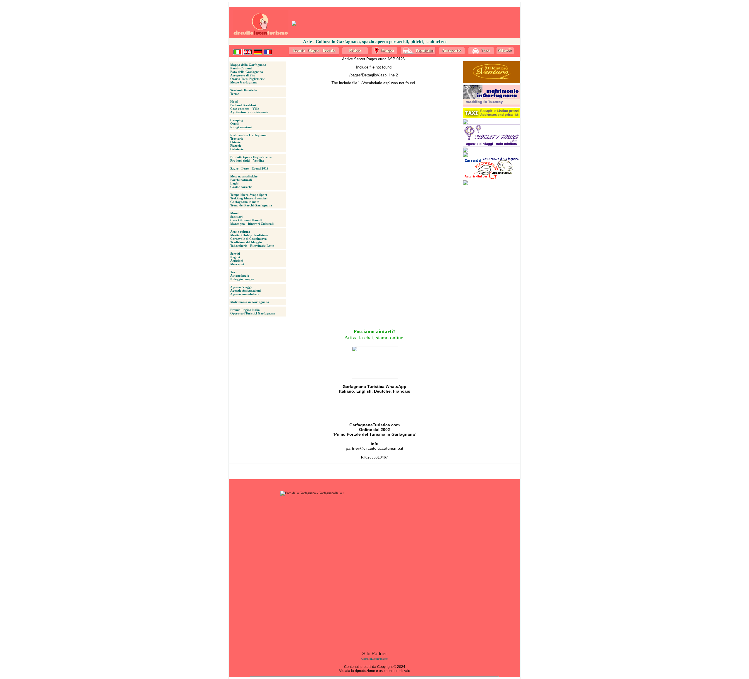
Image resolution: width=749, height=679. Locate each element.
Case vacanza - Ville (244, 108)
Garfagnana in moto (245, 201)
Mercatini (237, 264)
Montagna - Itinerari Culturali (252, 223)
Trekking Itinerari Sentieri (248, 198)
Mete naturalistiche (243, 176)
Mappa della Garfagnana (248, 64)
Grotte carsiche (241, 187)
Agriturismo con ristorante (249, 112)
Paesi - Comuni (241, 68)
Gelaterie (236, 149)
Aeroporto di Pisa (242, 75)
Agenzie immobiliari (244, 294)
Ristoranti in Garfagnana (248, 135)
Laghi (234, 183)
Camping (236, 120)
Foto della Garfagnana (246, 71)
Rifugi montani (241, 127)
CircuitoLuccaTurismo (374, 658)
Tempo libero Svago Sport (248, 194)
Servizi (235, 253)
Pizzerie (235, 145)
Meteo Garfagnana (243, 82)
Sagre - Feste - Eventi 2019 (249, 168)
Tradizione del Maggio (246, 242)
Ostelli (234, 123)
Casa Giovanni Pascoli (246, 220)
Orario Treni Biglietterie (247, 79)
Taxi (233, 272)
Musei (234, 213)
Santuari (236, 216)
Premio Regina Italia (245, 310)
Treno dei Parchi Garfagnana (251, 205)
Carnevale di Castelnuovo (248, 238)
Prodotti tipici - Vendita (247, 160)
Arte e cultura (240, 231)
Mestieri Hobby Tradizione (249, 235)
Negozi (235, 257)
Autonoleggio (239, 275)
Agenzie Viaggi (241, 287)
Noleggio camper (242, 279)
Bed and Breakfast (243, 105)
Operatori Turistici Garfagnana (252, 313)
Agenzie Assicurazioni (245, 290)
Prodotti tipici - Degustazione (251, 157)
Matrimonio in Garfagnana (249, 302)
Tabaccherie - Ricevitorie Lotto (252, 245)
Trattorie (236, 138)
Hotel (234, 101)
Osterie (235, 142)
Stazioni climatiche (243, 90)
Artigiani (236, 260)
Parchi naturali (241, 180)
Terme (234, 93)
